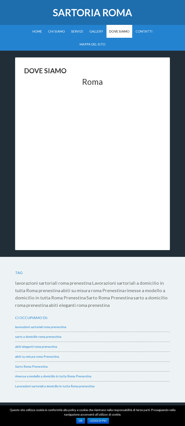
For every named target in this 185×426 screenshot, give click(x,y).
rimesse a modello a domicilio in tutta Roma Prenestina (53, 376)
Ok (81, 420)
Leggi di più (98, 420)
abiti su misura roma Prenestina (93, 290)
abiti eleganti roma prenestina (79, 305)
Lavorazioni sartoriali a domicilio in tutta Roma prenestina (55, 386)
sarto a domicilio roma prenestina (38, 336)
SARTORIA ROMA (92, 12)
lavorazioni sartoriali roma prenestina (53, 283)
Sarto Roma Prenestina (109, 297)
